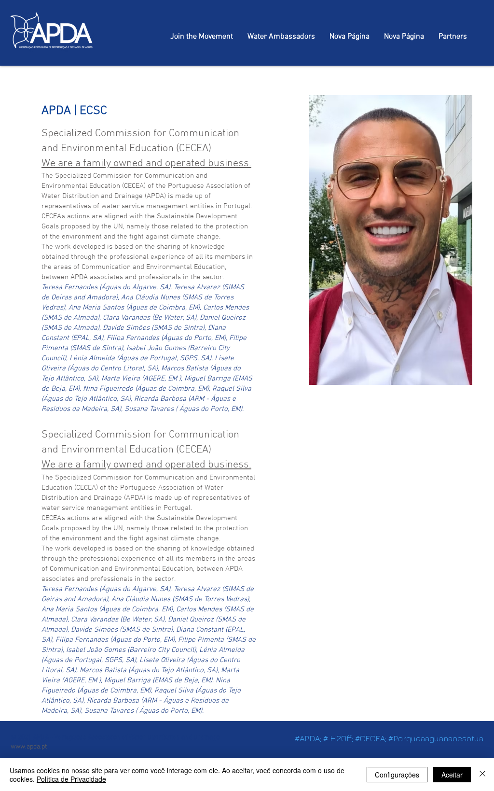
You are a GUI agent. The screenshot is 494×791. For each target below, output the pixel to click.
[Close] (482, 774)
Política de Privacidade (71, 779)
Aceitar (452, 774)
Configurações (397, 774)
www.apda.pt (29, 747)
